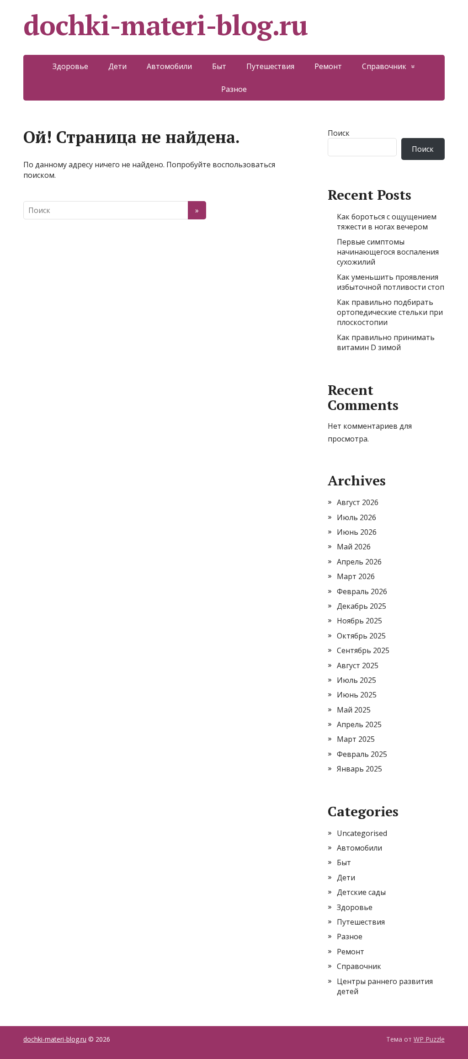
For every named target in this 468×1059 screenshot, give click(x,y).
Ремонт (328, 66)
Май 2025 (354, 710)
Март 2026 (356, 576)
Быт (219, 66)
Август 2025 (357, 665)
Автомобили (169, 66)
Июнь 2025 (357, 695)
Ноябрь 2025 (359, 621)
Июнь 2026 (357, 532)
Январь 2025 (359, 769)
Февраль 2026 (362, 591)
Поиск (339, 133)
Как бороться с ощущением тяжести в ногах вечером (386, 222)
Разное (234, 89)
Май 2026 (354, 547)
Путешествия (270, 66)
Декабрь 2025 (361, 606)
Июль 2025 (356, 680)
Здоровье (70, 66)
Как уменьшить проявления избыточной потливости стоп (390, 282)
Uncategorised (362, 833)
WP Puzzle (429, 1039)
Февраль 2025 (362, 754)
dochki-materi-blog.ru (165, 25)
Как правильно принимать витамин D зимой (386, 342)
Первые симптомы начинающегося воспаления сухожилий (388, 252)
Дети (117, 66)
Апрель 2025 (359, 724)
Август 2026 (357, 502)
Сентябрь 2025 (363, 650)
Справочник (384, 66)
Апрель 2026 (359, 562)
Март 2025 (356, 739)
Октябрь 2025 (361, 636)
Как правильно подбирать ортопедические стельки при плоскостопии (390, 312)
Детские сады (361, 892)
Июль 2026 (356, 517)
